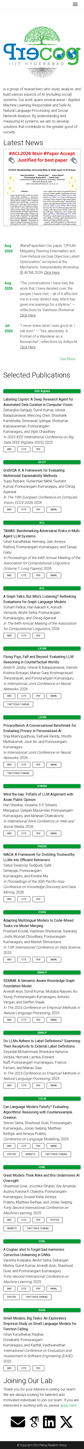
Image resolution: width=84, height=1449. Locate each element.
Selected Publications (36, 375)
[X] (66, 1422)
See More (67, 359)
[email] (18, 1422)
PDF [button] (38, 449)
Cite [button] (23, 449)
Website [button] (30, 1154)
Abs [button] (9, 449)
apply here (68, 1405)
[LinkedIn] (49, 1422)
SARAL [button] (53, 509)
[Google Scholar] (34, 1422)
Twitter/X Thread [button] (18, 704)
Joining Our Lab (28, 1380)
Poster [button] (11, 1154)
